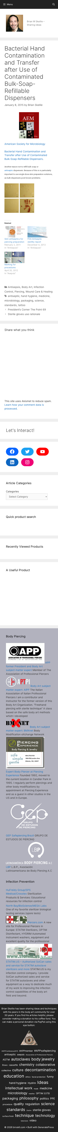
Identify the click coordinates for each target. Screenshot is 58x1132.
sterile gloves (42, 1110)
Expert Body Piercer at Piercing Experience (24, 773)
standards (10, 305)
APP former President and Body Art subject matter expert (28, 666)
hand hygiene (29, 296)
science (39, 300)
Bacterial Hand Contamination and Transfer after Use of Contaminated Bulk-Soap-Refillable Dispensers (25, 155)
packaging (27, 300)
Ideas (42, 1082)
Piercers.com (35, 922)
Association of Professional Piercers (39, 1055)
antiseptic (8, 170)
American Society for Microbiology (24, 143)
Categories (12, 491)
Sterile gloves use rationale (24, 314)
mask (36, 1089)
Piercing (19, 291)
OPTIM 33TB (43, 1093)
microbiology (11, 300)
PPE (52, 1098)
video (32, 1120)
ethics (27, 1077)
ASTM (6, 1059)
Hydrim (32, 1083)
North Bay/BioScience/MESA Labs (26, 905)
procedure (7, 1104)
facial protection (39, 1077)
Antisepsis (14, 287)
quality (19, 1104)
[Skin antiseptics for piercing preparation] (14, 231)
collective (6, 1070)
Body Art (27, 287)
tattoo (21, 305)
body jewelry (43, 1059)
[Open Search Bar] (53, 4)
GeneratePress (46, 1127)
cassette (13, 1065)
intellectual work (18, 1088)
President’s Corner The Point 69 (27, 309)
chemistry (26, 1064)
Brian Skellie (8, 1008)
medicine (44, 296)
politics (44, 1098)
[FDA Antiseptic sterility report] (38, 231)
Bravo (5, 1065)
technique (24, 1115)
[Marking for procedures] (14, 257)
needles (32, 1094)
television (24, 1121)
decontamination (40, 1070)
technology (45, 1115)
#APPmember (26, 1051)
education (14, 1076)
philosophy (29, 1098)
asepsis (20, 1054)
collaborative (45, 1064)
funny (50, 1076)
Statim (28, 1110)
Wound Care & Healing (39, 291)
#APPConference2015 (10, 1051)
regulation (32, 1104)
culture (17, 1070)
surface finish (8, 1116)
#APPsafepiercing (45, 1050)
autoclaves (20, 1059)
